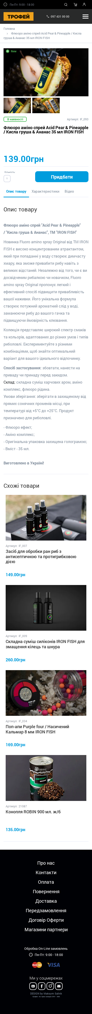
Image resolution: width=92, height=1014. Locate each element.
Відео (69, 191)
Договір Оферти (46, 920)
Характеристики (45, 191)
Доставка (46, 901)
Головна (9, 28)
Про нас (46, 863)
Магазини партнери (46, 929)
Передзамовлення (46, 910)
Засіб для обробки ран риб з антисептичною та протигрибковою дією (41, 556)
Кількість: (9, 172)
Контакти (46, 872)
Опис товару (16, 191)
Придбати (62, 177)
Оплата (46, 882)
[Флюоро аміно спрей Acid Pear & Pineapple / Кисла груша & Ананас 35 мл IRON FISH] (46, 72)
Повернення (46, 891)
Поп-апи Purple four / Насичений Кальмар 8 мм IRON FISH (37, 729)
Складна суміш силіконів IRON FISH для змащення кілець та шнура (45, 644)
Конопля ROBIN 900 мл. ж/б (33, 811)
